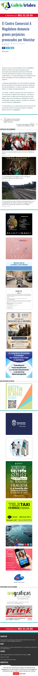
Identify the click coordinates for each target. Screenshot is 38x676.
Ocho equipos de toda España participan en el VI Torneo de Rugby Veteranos (12, 120)
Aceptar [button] (16, 673)
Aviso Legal (3, 659)
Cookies (14, 659)
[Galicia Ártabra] (19, 5)
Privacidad (9, 659)
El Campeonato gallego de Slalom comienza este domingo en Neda (25, 125)
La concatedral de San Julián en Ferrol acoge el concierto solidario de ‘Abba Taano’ (16, 177)
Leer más (22, 673)
